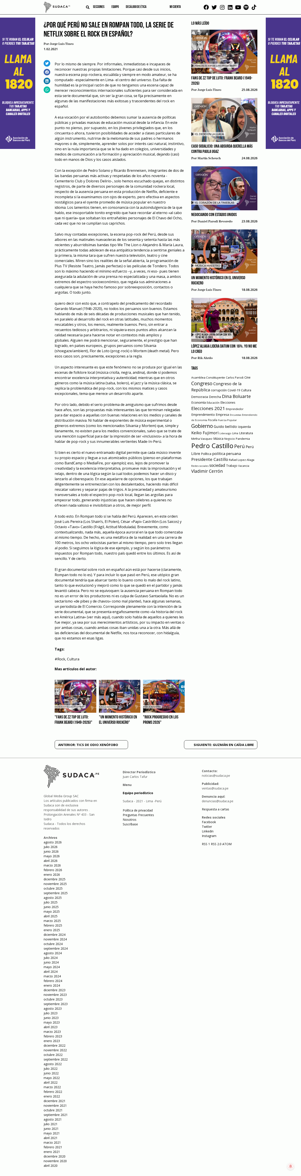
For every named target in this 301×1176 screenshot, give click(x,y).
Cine (247, 377)
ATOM (227, 844)
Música (218, 438)
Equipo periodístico (138, 793)
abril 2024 (51, 971)
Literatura (246, 433)
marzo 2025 (52, 921)
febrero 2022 (53, 1092)
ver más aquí (98, 617)
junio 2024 (51, 962)
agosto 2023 (53, 1008)
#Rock (60, 659)
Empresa (222, 414)
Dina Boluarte (236, 396)
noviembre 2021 (55, 1105)
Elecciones (227, 402)
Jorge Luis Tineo (62, 44)
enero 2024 (52, 985)
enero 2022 (52, 1096)
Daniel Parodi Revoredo (215, 221)
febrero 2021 (53, 1147)
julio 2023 (51, 1013)
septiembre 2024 (56, 948)
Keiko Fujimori (205, 432)
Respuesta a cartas (215, 809)
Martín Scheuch (209, 158)
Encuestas (235, 414)
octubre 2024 (53, 944)
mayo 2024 (52, 967)
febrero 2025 (53, 925)
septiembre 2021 (56, 1115)
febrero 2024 (53, 981)
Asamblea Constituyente (208, 377)
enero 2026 (52, 874)
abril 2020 (51, 1165)
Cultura (73, 659)
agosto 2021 (53, 1119)
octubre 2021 (53, 1110)
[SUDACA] (57, 8)
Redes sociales (199, 465)
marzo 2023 (52, 1031)
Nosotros (129, 819)
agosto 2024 (53, 953)
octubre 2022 (53, 1055)
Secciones (98, 7)
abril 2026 (51, 861)
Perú (239, 446)
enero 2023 (52, 1041)
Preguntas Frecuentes (138, 815)
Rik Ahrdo (205, 358)
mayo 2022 (52, 1078)
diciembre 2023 (54, 990)
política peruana (226, 453)
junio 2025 (51, 907)
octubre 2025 (53, 888)
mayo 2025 (52, 911)
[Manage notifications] (290, 1166)
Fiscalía (212, 420)
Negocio (229, 439)
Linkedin (208, 831)
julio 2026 (51, 847)
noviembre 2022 (55, 1050)
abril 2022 (51, 1082)
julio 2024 (51, 958)
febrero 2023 (53, 1036)
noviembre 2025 (55, 884)
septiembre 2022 (56, 1059)
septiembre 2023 (56, 1004)
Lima (235, 433)
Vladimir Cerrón (207, 471)
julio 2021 (51, 1124)
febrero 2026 (53, 870)
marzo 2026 (52, 865)
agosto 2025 (53, 898)
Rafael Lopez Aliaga (241, 460)
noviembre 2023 (55, 995)
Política (206, 454)
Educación (213, 402)
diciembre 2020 (54, 1156)
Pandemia (243, 439)
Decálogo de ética (136, 7)
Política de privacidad (138, 810)
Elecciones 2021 (208, 408)
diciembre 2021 (54, 1101)
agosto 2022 (53, 1064)
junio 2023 (51, 1018)
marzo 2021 (52, 1142)
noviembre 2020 (55, 1161)
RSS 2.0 (216, 844)
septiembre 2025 (56, 893)
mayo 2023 (52, 1022)
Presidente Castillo (209, 459)
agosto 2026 (53, 842)
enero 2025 (52, 930)
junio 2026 (51, 851)
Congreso (201, 383)
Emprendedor (234, 409)
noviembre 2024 (55, 939)
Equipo (115, 7)
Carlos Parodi (234, 377)
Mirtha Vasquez (201, 439)
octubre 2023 (53, 999)
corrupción (219, 390)
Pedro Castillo (212, 445)
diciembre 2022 (54, 1045)
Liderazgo (225, 433)
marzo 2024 (52, 976)
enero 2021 (52, 1152)
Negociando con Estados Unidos (214, 215)
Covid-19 (234, 390)
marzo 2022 (52, 1087)
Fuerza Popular (227, 420)
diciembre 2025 (54, 879)
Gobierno (202, 426)
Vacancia (243, 466)
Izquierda (244, 427)
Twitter (207, 826)
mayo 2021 (52, 1133)
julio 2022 (51, 1068)
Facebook (209, 822)
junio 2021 (51, 1129)
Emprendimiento (203, 414)
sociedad (217, 465)
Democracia (199, 397)
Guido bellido (225, 426)
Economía (198, 402)
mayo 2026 (52, 856)
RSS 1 (206, 844)
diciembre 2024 (54, 934)
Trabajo (231, 465)
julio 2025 (51, 902)
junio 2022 (51, 1073)
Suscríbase (130, 824)
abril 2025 (51, 916)
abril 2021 (51, 1138)
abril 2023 (51, 1027)
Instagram (209, 836)
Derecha (215, 397)
